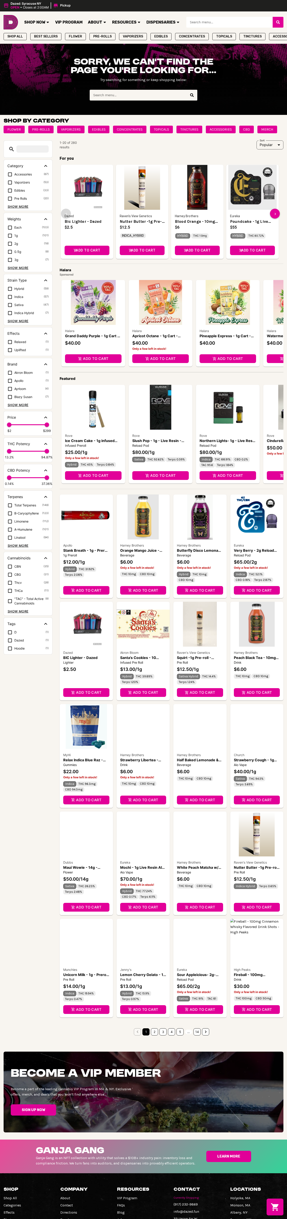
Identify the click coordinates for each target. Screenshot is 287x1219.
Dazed (68, 652)
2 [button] (154, 1032)
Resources (124, 22)
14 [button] (197, 1032)
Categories (12, 1205)
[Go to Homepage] (11, 22)
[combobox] (229, 22)
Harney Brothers (132, 545)
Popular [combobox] (266, 144)
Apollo (67, 545)
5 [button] (180, 1032)
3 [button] (163, 1032)
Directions (68, 1212)
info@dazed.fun (186, 1211)
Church (239, 755)
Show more (18, 206)
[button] (38, 5)
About (95, 22)
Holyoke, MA (240, 1198)
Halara (69, 331)
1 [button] (146, 1032)
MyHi (67, 755)
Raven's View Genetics (193, 652)
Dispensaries (161, 22)
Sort (262, 140)
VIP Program (69, 22)
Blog (121, 1212)
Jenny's (125, 970)
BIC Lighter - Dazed (80, 657)
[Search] (278, 22)
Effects (9, 1212)
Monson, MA (240, 1205)
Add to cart (95, 358)
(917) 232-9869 (186, 1204)
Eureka (239, 545)
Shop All (10, 1198)
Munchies (70, 970)
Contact (66, 1205)
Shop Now (34, 22)
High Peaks (242, 970)
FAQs (121, 1205)
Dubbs (68, 862)
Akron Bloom (129, 652)
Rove (68, 436)
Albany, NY (239, 1212)
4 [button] (172, 1032)
